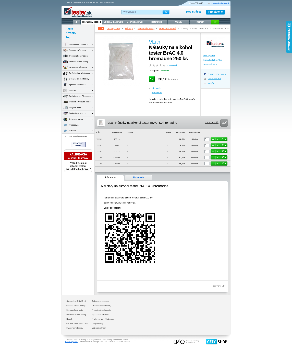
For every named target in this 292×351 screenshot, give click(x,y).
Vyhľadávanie (129, 12)
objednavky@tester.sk (220, 3)
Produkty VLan (209, 56)
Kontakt (200, 22)
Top (68, 37)
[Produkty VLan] (215, 51)
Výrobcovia (73, 125)
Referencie (156, 22)
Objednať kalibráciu (113, 22)
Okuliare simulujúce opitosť (80, 102)
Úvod (76, 22)
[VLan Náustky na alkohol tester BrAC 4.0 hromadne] (121, 85)
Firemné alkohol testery (78, 62)
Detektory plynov (76, 119)
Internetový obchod (91, 22)
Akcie (69, 28)
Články (178, 22)
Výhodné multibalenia (77, 85)
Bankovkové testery (77, 113)
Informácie (156, 88)
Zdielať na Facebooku (217, 74)
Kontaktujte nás (71, 342)
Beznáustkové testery (78, 67)
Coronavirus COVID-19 (78, 44)
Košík (215, 22)
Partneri (72, 131)
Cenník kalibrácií (135, 22)
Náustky (129, 28)
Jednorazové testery (77, 50)
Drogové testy (75, 107)
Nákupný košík (211, 122)
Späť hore (217, 286)
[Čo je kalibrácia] (78, 171)
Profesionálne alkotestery (79, 73)
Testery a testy (113, 28)
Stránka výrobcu (210, 64)
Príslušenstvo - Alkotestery (80, 96)
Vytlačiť (211, 83)
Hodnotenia (157, 92)
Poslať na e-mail (214, 79)
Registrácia (193, 11)
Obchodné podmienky (78, 136)
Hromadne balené (167, 28)
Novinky (71, 33)
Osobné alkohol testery (78, 56)
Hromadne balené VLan (212, 60)
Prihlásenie (215, 11)
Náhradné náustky (146, 28)
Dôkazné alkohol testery (79, 79)
